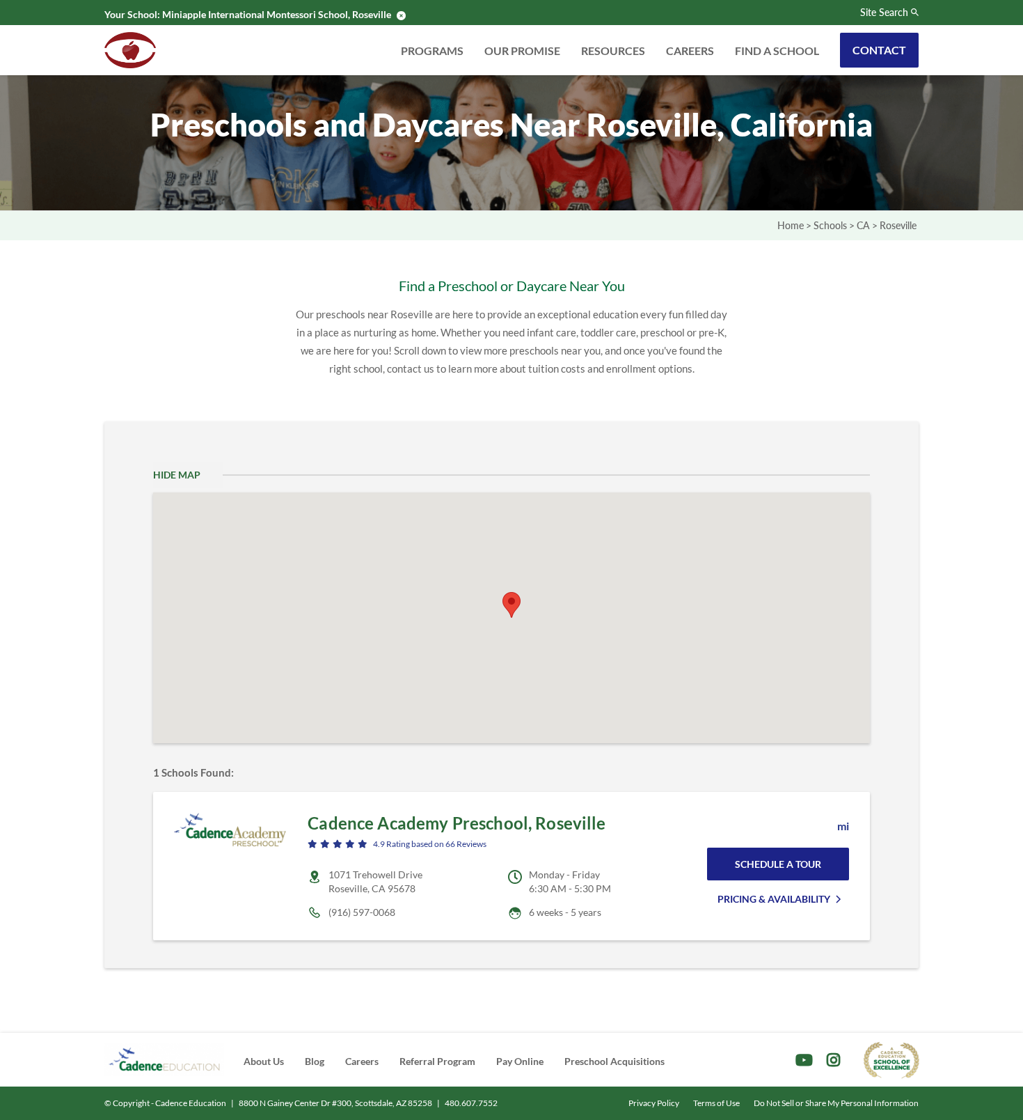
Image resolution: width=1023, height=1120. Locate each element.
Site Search (884, 12)
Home (790, 225)
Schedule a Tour (778, 864)
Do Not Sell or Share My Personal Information (836, 1103)
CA (863, 225)
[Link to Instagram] (833, 1060)
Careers (690, 50)
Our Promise (522, 50)
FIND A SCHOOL (777, 50)
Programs (432, 50)
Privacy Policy (653, 1103)
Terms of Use (716, 1103)
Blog (314, 1061)
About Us (264, 1061)
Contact (879, 49)
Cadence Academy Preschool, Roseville (456, 823)
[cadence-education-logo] (164, 1059)
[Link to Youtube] (804, 1060)
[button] (511, 605)
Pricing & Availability (773, 899)
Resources (613, 50)
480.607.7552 (471, 1103)
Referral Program (437, 1061)
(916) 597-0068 (361, 912)
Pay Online (520, 1061)
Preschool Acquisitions (614, 1061)
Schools (830, 225)
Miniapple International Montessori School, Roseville (276, 14)
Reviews (465, 844)
